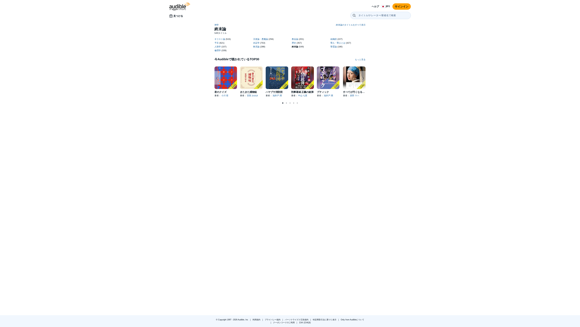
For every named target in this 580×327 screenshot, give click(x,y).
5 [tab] (297, 103)
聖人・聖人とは (337, 43)
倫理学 (217, 50)
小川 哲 (224, 95)
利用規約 (257, 320)
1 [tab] (282, 103)
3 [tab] (290, 103)
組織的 (333, 39)
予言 (216, 43)
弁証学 (256, 43)
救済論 (256, 46)
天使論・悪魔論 (260, 39)
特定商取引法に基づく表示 (325, 320)
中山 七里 (302, 95)
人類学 (217, 46)
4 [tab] (293, 103)
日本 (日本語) (305, 322)
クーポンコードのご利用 (284, 322)
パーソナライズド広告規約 (297, 320)
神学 (216, 25)
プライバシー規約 (273, 320)
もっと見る (360, 59)
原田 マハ (354, 95)
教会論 (295, 39)
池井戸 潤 (277, 95)
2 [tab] (286, 103)
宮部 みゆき (252, 95)
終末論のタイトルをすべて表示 (351, 25)
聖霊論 (333, 46)
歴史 (294, 43)
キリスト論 (219, 39)
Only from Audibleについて (352, 320)
